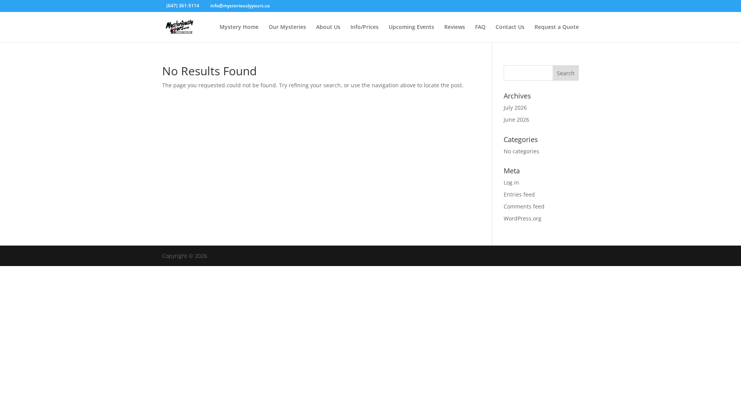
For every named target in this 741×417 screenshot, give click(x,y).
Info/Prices (364, 27)
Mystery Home (239, 27)
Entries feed (519, 194)
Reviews (454, 27)
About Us (328, 27)
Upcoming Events (411, 27)
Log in (511, 182)
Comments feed (524, 206)
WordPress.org (522, 218)
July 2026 (515, 107)
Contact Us (510, 27)
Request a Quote (557, 27)
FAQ (480, 27)
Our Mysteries (287, 27)
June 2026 (516, 119)
